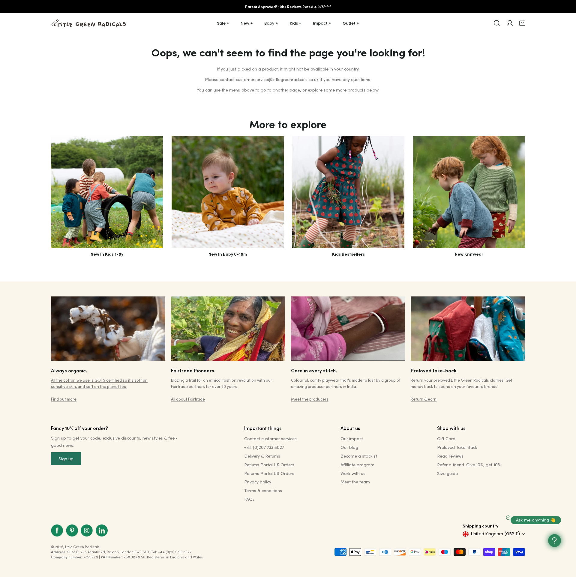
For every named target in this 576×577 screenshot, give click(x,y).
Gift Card (446, 438)
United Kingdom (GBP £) (495, 534)
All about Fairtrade (188, 398)
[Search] (496, 23)
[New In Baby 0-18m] (228, 192)
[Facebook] (57, 530)
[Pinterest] (72, 530)
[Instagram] (86, 530)
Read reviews (450, 456)
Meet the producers (309, 398)
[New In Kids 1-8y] (107, 192)
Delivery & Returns (262, 456)
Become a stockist (358, 456)
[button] (522, 23)
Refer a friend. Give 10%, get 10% (469, 464)
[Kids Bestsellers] (348, 192)
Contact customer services (270, 438)
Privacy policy (257, 482)
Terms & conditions (263, 490)
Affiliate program (357, 464)
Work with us (352, 473)
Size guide (447, 473)
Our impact (351, 438)
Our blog (349, 447)
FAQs (249, 499)
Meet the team (355, 482)
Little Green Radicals (82, 547)
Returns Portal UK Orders (269, 464)
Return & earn (423, 398)
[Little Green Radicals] (88, 23)
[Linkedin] (101, 530)
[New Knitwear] (469, 192)
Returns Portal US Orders (269, 473)
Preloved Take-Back (457, 447)
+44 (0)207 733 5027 (264, 447)
